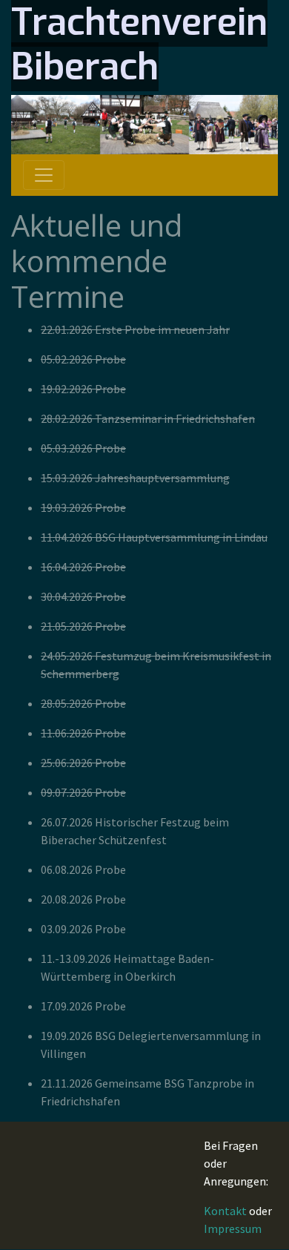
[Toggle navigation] (43, 175)
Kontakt (225, 1210)
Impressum (233, 1228)
